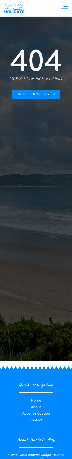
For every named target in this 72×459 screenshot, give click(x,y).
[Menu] (64, 9)
